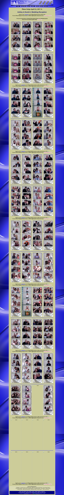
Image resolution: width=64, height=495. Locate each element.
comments (26, 14)
